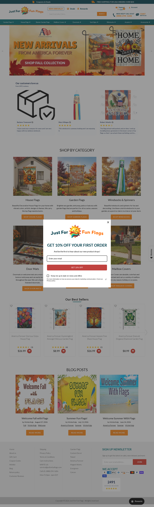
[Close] (108, 222)
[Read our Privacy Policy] (106, 279)
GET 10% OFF (77, 267)
